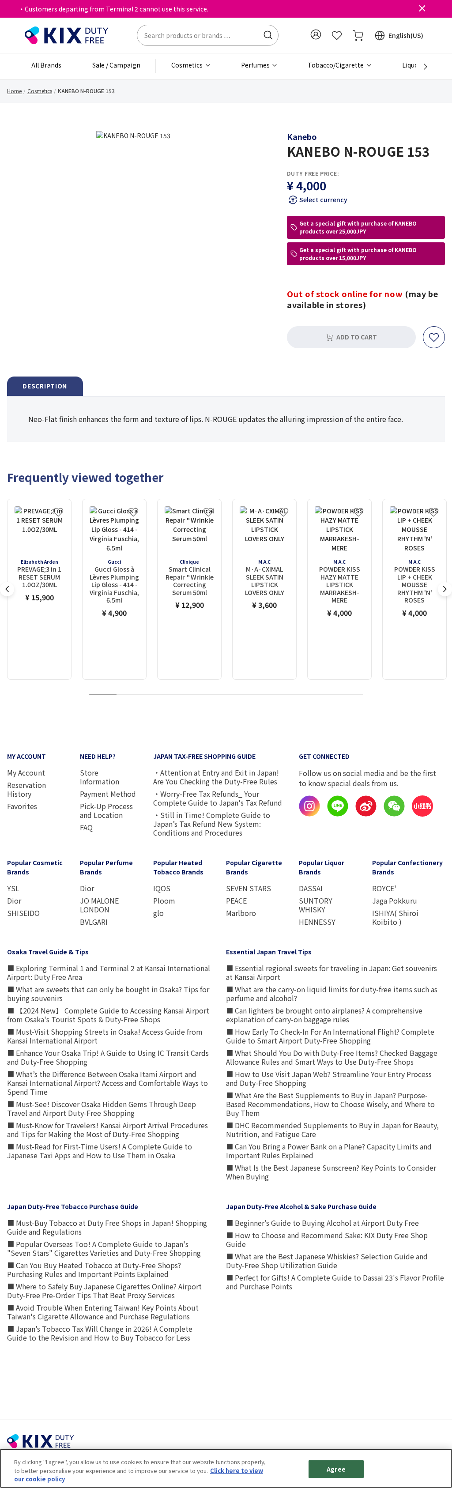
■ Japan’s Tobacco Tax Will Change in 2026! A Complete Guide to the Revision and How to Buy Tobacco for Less (99, 1333)
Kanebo (302, 136)
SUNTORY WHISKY (315, 905)
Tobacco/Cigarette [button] (336, 64)
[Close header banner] (422, 9)
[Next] (420, 67)
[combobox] (208, 35)
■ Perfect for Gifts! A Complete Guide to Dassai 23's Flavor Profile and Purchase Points (335, 1282)
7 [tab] (267, 695)
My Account (26, 772)
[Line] (337, 814)
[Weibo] (366, 814)
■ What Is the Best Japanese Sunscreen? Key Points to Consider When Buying (331, 1172)
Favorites (22, 806)
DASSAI (311, 888)
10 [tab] (349, 695)
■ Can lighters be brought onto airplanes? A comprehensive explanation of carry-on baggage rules (324, 1015)
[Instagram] (309, 814)
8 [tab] (294, 695)
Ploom (164, 900)
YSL (13, 888)
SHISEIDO (23, 913)
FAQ (86, 827)
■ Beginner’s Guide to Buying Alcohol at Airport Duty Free (322, 1222)
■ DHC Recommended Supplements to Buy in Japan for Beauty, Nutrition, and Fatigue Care (332, 1129)
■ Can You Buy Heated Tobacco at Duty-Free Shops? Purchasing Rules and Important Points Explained (94, 1269)
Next (445, 589)
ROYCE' (384, 888)
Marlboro (241, 913)
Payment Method (108, 793)
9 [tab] (322, 695)
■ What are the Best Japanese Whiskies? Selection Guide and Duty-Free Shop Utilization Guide (327, 1260)
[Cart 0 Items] (358, 35)
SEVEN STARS (248, 888)
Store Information (99, 777)
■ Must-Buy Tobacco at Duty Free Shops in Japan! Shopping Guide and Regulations (107, 1227)
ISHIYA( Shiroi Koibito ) (395, 917)
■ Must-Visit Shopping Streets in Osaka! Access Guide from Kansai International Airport (105, 1036)
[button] (315, 34)
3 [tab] (157, 695)
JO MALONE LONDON (99, 905)
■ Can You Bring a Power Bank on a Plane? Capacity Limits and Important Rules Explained (329, 1150)
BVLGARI (94, 921)
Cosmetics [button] (187, 64)
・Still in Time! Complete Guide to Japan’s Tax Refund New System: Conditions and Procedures (211, 824)
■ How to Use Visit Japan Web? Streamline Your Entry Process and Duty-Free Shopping (329, 1078)
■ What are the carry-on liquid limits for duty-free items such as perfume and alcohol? (331, 993)
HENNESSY (317, 921)
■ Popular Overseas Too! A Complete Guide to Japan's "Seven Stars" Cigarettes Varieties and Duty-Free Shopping (104, 1248)
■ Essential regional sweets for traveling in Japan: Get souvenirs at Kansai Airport (331, 972)
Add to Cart (356, 336)
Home (14, 90)
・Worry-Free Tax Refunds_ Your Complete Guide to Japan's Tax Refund (217, 798)
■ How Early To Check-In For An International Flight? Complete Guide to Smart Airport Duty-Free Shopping (330, 1036)
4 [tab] (185, 695)
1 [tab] (103, 695)
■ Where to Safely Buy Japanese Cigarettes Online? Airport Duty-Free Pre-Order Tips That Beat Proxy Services (104, 1290)
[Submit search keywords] (268, 35)
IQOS (161, 888)
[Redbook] (422, 814)
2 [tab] (130, 695)
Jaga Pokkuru (394, 900)
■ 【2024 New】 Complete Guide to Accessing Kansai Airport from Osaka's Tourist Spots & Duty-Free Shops (108, 1015)
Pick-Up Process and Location (106, 810)
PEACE (236, 900)
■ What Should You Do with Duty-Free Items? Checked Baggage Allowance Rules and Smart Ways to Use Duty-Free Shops (331, 1057)
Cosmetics (39, 90)
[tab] (45, 386)
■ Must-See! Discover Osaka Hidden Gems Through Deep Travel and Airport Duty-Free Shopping (101, 1108)
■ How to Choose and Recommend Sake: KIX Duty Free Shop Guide (327, 1239)
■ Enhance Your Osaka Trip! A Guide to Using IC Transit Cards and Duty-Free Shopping (108, 1057)
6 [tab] (239, 695)
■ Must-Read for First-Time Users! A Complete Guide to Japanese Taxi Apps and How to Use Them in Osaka (99, 1150)
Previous (7, 589)
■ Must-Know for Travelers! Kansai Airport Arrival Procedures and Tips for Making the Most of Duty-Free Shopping (107, 1129)
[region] (226, 1468)
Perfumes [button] (256, 64)
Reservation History (26, 789)
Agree (336, 1469)
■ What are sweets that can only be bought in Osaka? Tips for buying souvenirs (108, 993)
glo (158, 913)
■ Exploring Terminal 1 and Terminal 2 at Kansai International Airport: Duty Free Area (108, 972)
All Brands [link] (46, 64)
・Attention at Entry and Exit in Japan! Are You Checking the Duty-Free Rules (216, 777)
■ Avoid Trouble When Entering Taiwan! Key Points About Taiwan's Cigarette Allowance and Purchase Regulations (103, 1312)
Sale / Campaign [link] (116, 64)
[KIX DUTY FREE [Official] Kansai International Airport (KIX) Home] (67, 34)
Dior (14, 900)
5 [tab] (212, 695)
